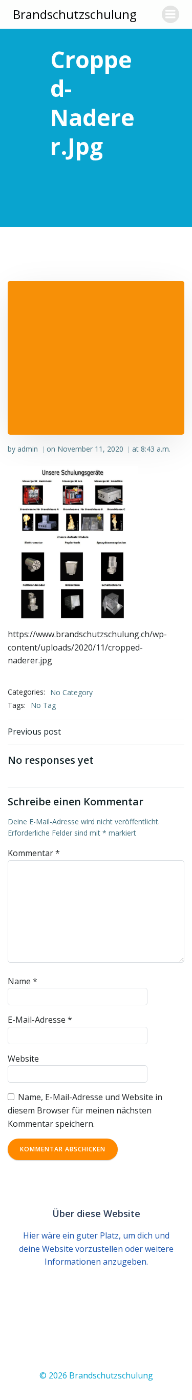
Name (22, 981)
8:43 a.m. (155, 449)
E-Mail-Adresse (40, 1019)
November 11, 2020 (90, 449)
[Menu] (170, 14)
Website (23, 1058)
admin (27, 449)
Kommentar (34, 853)
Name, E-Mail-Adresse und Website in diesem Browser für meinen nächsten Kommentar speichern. (85, 1110)
